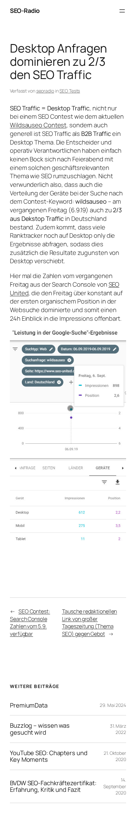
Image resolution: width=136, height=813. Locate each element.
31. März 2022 (118, 729)
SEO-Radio (25, 10)
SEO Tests (69, 91)
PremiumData (29, 705)
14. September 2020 (114, 786)
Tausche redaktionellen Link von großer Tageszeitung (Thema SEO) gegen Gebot (89, 622)
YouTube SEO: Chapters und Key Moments (48, 756)
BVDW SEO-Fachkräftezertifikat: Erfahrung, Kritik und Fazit (53, 786)
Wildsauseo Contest (38, 125)
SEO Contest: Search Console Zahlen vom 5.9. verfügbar (30, 622)
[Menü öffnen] (122, 11)
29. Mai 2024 (113, 705)
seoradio (45, 91)
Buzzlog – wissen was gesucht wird (40, 729)
